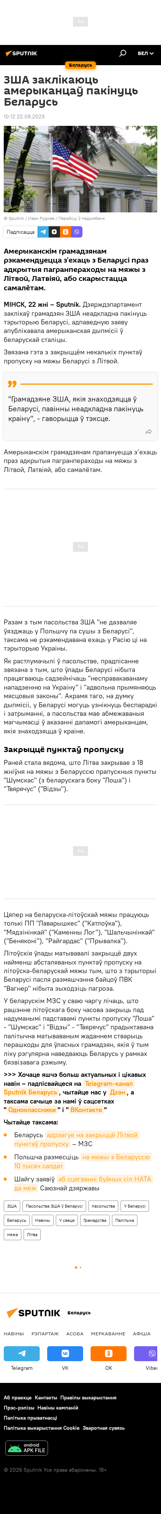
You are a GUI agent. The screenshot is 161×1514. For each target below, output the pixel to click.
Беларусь (16, 1220)
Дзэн (117, 1092)
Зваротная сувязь (104, 1427)
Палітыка (124, 1220)
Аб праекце (18, 1397)
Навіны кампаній (57, 1407)
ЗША (12, 1206)
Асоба (74, 1333)
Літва (32, 1234)
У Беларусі (135, 1206)
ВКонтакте (86, 1109)
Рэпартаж (45, 1333)
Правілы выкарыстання (88, 1397)
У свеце (67, 1220)
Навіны (42, 1220)
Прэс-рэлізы (19, 1407)
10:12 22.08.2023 (24, 116)
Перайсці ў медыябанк (81, 218)
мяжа (12, 1234)
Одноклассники (32, 1109)
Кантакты (46, 1397)
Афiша (142, 1333)
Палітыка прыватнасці (30, 1417)
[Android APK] (26, 1449)
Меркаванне (108, 1333)
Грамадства (94, 1220)
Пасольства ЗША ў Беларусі (54, 1206)
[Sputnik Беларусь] (22, 56)
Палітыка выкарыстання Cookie (42, 1427)
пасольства (103, 1206)
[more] (148, 431)
